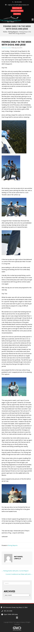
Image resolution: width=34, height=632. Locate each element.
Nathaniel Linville (6, 48)
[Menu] (32, 19)
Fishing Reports (13, 32)
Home (5, 32)
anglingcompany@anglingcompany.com (18, 5)
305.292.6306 (18, 2)
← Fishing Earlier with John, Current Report (15, 571)
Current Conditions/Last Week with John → (19, 574)
